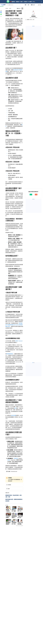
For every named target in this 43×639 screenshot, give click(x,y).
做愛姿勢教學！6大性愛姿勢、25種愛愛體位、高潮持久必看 (20, 510)
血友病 (10, 8)
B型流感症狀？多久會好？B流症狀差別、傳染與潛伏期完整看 (14, 523)
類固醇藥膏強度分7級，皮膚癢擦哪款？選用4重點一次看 (14, 517)
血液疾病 (6, 8)
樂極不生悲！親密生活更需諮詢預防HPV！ (14, 510)
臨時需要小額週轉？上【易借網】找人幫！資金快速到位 (8, 523)
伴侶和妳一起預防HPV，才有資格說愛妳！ (8, 517)
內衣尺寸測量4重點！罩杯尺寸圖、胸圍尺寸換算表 (20, 523)
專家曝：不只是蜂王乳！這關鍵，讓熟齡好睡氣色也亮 (8, 510)
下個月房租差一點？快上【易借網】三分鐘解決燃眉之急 (20, 517)
